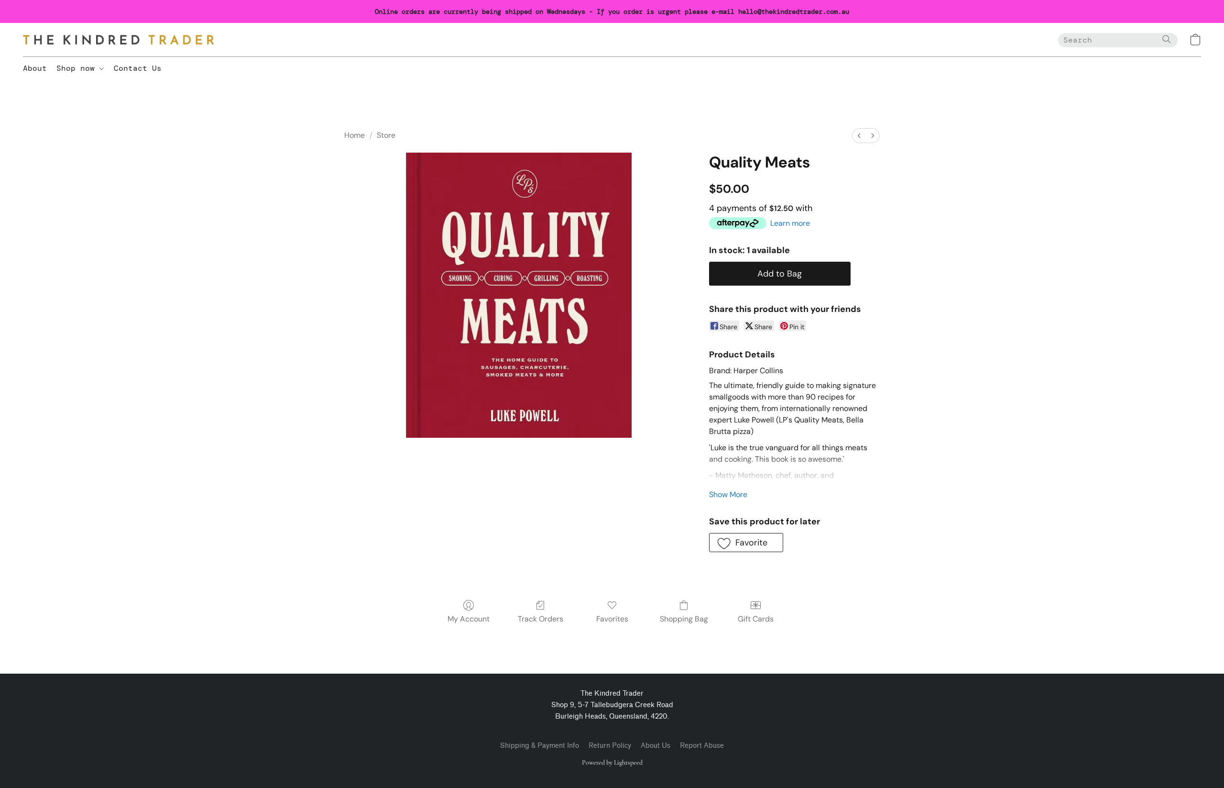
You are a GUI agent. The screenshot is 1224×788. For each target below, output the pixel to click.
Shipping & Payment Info (539, 746)
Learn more (790, 223)
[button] (118, 40)
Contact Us (138, 68)
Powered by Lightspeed (612, 762)
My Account (469, 619)
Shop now (77, 68)
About (35, 68)
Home (354, 135)
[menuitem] (859, 136)
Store (386, 135)
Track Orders (540, 619)
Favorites (612, 619)
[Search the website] (1166, 39)
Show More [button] (728, 494)
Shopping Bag (684, 619)
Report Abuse (702, 746)
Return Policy (610, 746)
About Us (655, 746)
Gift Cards (756, 619)
